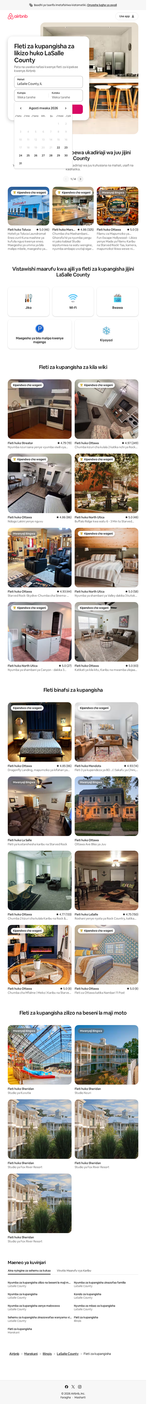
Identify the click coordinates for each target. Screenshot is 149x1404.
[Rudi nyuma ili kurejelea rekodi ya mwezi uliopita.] (21, 108)
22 (58, 147)
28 (50, 155)
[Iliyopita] (66, 179)
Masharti (80, 1397)
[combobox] (48, 83)
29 (58, 155)
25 (28, 155)
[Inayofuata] (80, 179)
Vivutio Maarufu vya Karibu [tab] (74, 1270)
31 (20, 163)
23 (66, 147)
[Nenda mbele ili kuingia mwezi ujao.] (65, 108)
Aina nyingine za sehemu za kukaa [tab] (29, 1270)
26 (35, 155)
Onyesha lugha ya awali (102, 5)
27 (43, 155)
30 (66, 155)
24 (20, 155)
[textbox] (31, 97)
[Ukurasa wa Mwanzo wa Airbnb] (18, 16)
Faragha (66, 1397)
